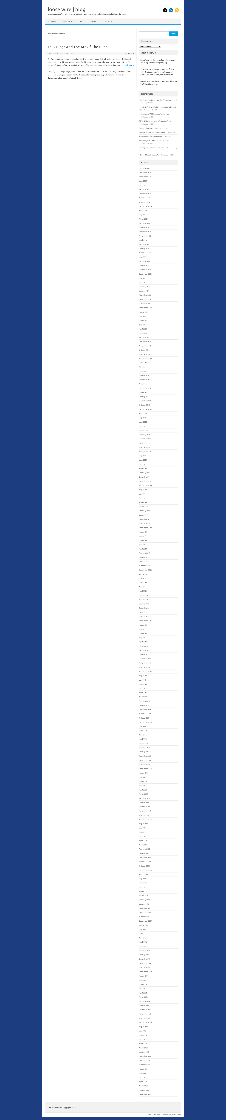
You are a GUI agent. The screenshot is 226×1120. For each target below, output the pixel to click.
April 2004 (143, 993)
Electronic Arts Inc (92, 72)
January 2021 (144, 291)
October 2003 (144, 1018)
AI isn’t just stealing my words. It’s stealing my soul (158, 100)
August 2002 (143, 1069)
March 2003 (143, 1048)
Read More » (129, 65)
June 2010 (143, 684)
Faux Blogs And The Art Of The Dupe (78, 47)
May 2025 (142, 185)
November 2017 (145, 384)
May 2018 (142, 367)
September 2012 (145, 570)
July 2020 (142, 316)
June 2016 (143, 422)
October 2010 (144, 667)
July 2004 (142, 980)
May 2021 (142, 282)
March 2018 (143, 371)
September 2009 (145, 722)
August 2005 (143, 925)
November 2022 (145, 253)
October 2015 (144, 447)
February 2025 (144, 189)
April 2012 (143, 591)
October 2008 (144, 764)
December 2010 (145, 659)
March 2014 (143, 506)
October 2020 (144, 303)
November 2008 (145, 760)
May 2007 (142, 836)
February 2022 (144, 261)
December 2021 (145, 270)
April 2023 (143, 240)
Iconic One (152, 1115)
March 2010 (143, 697)
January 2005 (144, 955)
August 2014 (143, 489)
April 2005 (143, 942)
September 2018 (145, 358)
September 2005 (145, 921)
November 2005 (145, 912)
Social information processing (92, 75)
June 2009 (143, 730)
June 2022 (143, 257)
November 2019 (145, 346)
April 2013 (143, 549)
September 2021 (145, 274)
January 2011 (144, 654)
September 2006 (145, 870)
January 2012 (144, 604)
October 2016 (144, 405)
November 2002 (145, 1060)
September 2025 (145, 177)
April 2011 (143, 642)
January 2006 (144, 904)
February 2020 (144, 337)
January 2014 (144, 515)
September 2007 (145, 819)
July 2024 (142, 215)
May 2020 (142, 325)
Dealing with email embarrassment (152, 148)
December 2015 (145, 439)
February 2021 (144, 286)
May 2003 (142, 1039)
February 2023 (144, 244)
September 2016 (145, 409)
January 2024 (144, 227)
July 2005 (142, 929)
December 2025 (145, 172)
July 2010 (142, 680)
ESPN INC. (104, 72)
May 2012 (142, 587)
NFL (56, 75)
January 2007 (144, 853)
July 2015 (142, 456)
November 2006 (145, 862)
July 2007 (142, 828)
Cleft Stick (107, 21)
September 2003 (145, 1022)
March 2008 (143, 794)
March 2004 (143, 997)
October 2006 (144, 866)
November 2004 (145, 963)
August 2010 (143, 676)
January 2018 (144, 375)
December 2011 (145, 608)
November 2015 (145, 443)
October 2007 (144, 815)
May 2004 (142, 988)
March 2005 (143, 946)
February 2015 (144, 473)
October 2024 (144, 202)
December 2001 (145, 1094)
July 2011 (142, 629)
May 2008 (142, 785)
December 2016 (145, 401)
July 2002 (142, 1073)
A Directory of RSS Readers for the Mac (154, 114)
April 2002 (143, 1082)
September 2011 (145, 621)
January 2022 (144, 265)
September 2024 (145, 206)
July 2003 (142, 1031)
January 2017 (144, 397)
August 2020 (143, 312)
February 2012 (144, 599)
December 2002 (145, 1056)
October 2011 (144, 616)
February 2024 (144, 223)
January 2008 (144, 802)
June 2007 (143, 832)
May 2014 (142, 498)
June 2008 (143, 781)
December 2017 (145, 380)
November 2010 (145, 663)
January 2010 (144, 705)
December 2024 (145, 194)
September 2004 (145, 972)
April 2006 (143, 891)
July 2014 (142, 494)
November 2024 (145, 198)
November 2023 (145, 236)
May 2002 (142, 1077)
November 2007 (145, 811)
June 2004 (143, 984)
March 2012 (143, 595)
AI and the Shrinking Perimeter (150, 136)
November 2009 (145, 714)
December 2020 (145, 295)
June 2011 (143, 633)
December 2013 (145, 519)
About (82, 21)
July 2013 (142, 536)
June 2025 (143, 181)
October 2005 (144, 917)
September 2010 (145, 671)
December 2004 (145, 959)
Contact (94, 21)
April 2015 (143, 468)
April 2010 (143, 692)
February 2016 (144, 435)
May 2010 (142, 688)
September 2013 (145, 528)
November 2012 (145, 561)
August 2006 (143, 874)
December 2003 (145, 1010)
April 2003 (143, 1043)
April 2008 (143, 790)
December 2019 (145, 341)
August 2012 (143, 574)
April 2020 (143, 329)
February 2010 (144, 701)
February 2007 (144, 849)
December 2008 (145, 756)
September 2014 (145, 485)
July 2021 (142, 278)
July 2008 (142, 777)
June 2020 (143, 320)
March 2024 (143, 219)
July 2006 (142, 879)
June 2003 (143, 1035)
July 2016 (142, 418)
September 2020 (145, 308)
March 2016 (143, 430)
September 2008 (145, 769)
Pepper (69, 75)
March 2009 (143, 743)
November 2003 (145, 1014)
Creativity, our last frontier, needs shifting (154, 141)
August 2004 (143, 976)
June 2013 (143, 540)
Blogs (58, 72)
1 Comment (129, 53)
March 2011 (143, 646)
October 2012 (144, 566)
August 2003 (143, 1027)
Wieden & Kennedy (76, 78)
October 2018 (144, 354)
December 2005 (145, 908)
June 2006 (143, 883)
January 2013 (144, 557)
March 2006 (143, 895)
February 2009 (144, 747)
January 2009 (144, 752)
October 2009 (144, 718)
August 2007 (143, 824)
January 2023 (144, 248)
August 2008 (143, 773)
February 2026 (144, 168)
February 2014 (144, 511)
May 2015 (142, 464)
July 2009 (142, 726)
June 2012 (143, 583)
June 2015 (143, 460)
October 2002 (144, 1065)
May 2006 (142, 887)
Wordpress (176, 1115)
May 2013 (142, 544)
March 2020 (143, 333)
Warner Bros (110, 75)
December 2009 (145, 709)
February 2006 (144, 900)
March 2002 (143, 1086)
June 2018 (143, 363)
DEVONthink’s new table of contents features (156, 121)
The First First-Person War (149, 155)
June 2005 (143, 933)
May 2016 (142, 426)
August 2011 (143, 625)
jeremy (53, 53)
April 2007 (143, 841)
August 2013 (143, 532)
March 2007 (143, 845)
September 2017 (145, 388)
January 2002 (144, 1090)
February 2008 (144, 798)
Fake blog (112, 72)
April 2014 (143, 502)
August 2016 (143, 413)
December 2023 (145, 232)
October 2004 (144, 967)
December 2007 (145, 807)
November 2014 (145, 481)
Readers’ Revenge (146, 128)
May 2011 (142, 638)
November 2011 (145, 612)
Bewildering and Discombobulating (152, 132)
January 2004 (144, 1005)
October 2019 (144, 350)
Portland (76, 75)
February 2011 (144, 650)
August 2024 (143, 210)
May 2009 (142, 735)
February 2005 (144, 950)
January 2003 (144, 1052)
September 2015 (145, 451)
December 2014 (145, 477)
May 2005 (142, 938)
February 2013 (144, 553)
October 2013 (144, 523)
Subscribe (52, 21)
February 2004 (144, 1001)
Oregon (62, 75)
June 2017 (143, 392)
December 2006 (145, 857)
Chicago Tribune (77, 72)
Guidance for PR (68, 21)
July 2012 (142, 578)
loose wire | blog (67, 9)
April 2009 (143, 739)
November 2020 (145, 299)
